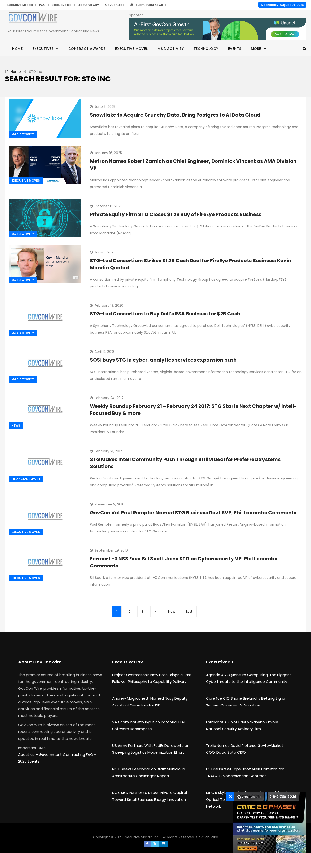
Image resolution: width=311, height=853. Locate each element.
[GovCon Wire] (32, 18)
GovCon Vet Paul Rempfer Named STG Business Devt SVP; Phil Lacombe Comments (193, 512)
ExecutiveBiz (220, 662)
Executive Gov (88, 5)
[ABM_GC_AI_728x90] (217, 28)
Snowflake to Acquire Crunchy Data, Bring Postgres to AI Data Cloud (175, 115)
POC (42, 5)
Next (171, 611)
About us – (28, 754)
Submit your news (149, 5)
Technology (206, 48)
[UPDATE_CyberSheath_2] (268, 822)
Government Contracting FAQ (66, 754)
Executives (42, 48)
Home (17, 48)
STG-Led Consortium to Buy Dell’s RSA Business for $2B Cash (165, 313)
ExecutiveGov (127, 662)
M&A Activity (171, 48)
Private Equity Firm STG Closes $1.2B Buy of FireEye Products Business (175, 214)
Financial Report (25, 479)
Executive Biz (61, 5)
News (15, 425)
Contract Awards (87, 48)
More (256, 48)
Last (189, 611)
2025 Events (29, 761)
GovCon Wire (207, 837)
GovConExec (114, 5)
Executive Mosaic (20, 5)
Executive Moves (131, 48)
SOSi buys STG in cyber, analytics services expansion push (163, 360)
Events (234, 48)
